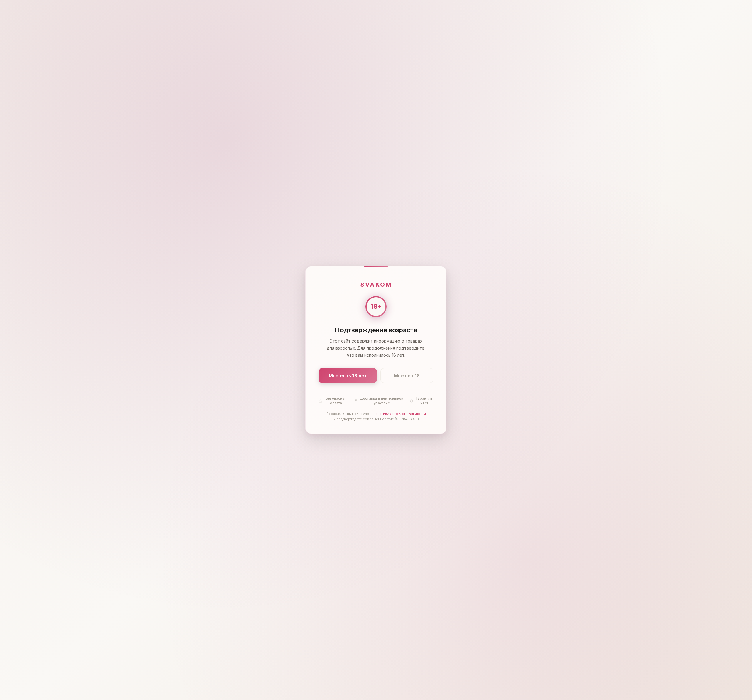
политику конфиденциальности (399, 414)
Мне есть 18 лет (348, 375)
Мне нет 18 (407, 375)
